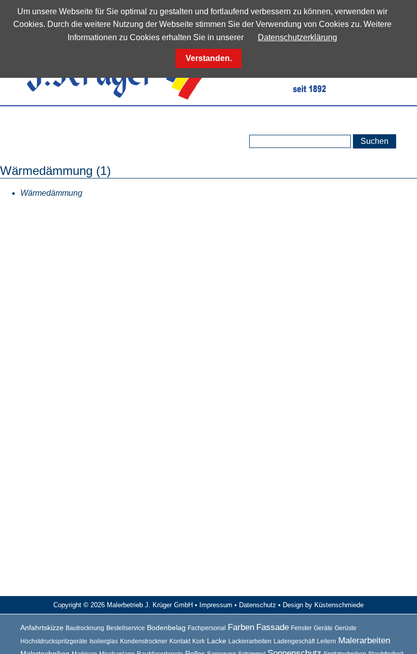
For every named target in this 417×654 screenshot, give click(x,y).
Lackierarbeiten (250, 641)
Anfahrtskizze (42, 627)
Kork (198, 641)
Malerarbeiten (364, 640)
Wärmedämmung (51, 193)
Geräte (323, 628)
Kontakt (179, 641)
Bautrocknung (85, 628)
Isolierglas (104, 641)
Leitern (326, 641)
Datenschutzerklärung (297, 37)
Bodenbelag (166, 627)
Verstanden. (209, 58)
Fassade (272, 627)
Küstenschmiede (339, 605)
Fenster (301, 628)
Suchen (375, 141)
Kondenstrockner (143, 641)
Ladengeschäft (294, 641)
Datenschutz (257, 605)
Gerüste (345, 628)
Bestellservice (125, 628)
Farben (241, 627)
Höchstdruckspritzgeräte (53, 641)
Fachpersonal (207, 628)
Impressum (215, 605)
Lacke (216, 641)
